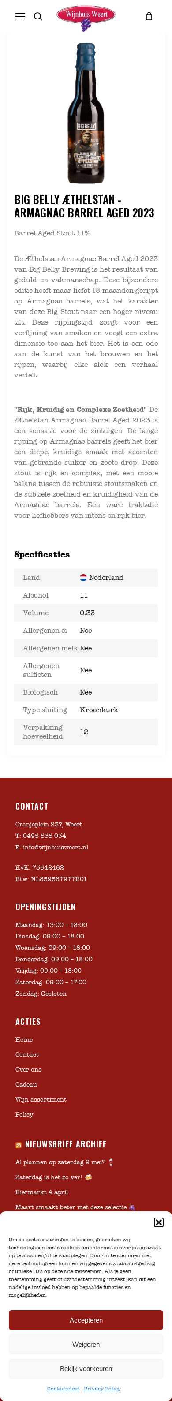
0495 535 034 (44, 836)
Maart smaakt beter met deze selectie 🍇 (75, 1207)
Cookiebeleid (63, 1389)
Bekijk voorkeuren (86, 1368)
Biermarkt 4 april (41, 1192)
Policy (24, 1114)
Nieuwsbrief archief (66, 1144)
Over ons (28, 1069)
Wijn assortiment (41, 1099)
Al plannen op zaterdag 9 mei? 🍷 (65, 1162)
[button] (158, 1222)
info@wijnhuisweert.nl (55, 847)
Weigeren (86, 1344)
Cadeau (26, 1084)
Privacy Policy (102, 1389)
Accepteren (86, 1320)
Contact (27, 1054)
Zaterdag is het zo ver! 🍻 (53, 1177)
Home (24, 1039)
